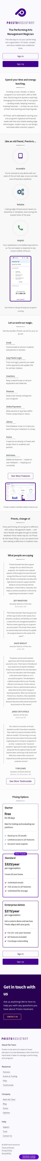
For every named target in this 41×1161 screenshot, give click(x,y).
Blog (5, 1104)
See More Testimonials (21, 781)
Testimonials (8, 1085)
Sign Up (20, 64)
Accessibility (6, 1153)
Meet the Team (9, 1099)
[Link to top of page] (15, 1039)
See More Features (20, 476)
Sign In (20, 56)
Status (5, 1108)
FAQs (5, 1080)
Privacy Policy (7, 1150)
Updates (6, 1112)
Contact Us (7, 1136)
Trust (5, 1131)
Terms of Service (8, 1147)
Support (6, 1127)
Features (6, 1072)
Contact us (12, 1017)
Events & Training (10, 1076)
